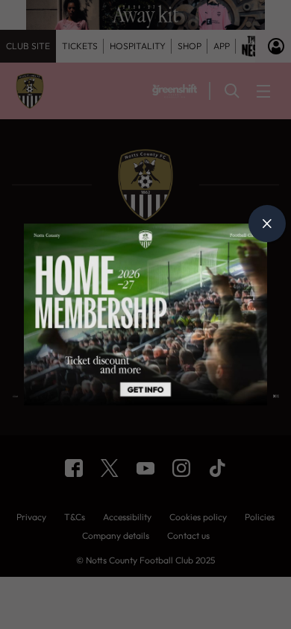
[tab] (267, 224)
